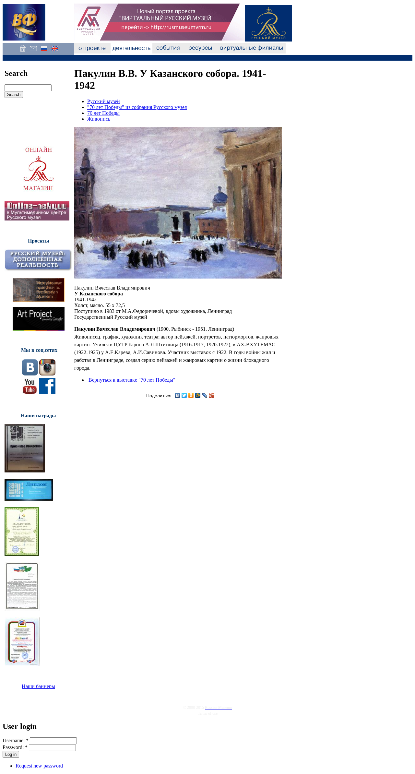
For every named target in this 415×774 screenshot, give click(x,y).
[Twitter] (184, 395)
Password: (15, 747)
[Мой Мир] (198, 395)
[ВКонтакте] (177, 395)
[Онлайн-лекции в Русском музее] (37, 218)
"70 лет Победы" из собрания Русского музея (137, 107)
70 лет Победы (103, 113)
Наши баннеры (38, 686)
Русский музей (103, 101)
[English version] (54, 51)
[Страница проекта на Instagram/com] (47, 373)
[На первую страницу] (22, 51)
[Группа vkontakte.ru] (30, 373)
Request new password (39, 765)
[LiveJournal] (204, 395)
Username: (16, 740)
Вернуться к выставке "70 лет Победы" (132, 380)
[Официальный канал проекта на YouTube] (30, 392)
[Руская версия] (44, 51)
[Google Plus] (211, 395)
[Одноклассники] (191, 395)
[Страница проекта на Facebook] (47, 392)
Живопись (98, 119)
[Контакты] (33, 51)
